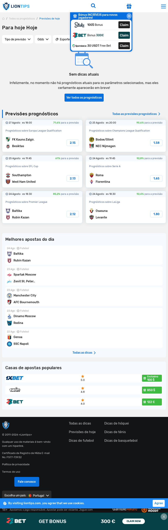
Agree (158, 503)
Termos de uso (11, 471)
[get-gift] (129, 7)
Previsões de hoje (82, 432)
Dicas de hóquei (116, 423)
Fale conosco (27, 481)
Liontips (16, 6)
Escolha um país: (15, 495)
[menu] (163, 6)
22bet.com (84, 521)
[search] (93, 6)
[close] (129, 16)
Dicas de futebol (81, 441)
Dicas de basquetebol (120, 441)
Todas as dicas (80, 423)
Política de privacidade (16, 464)
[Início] (3, 18)
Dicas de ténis (115, 432)
